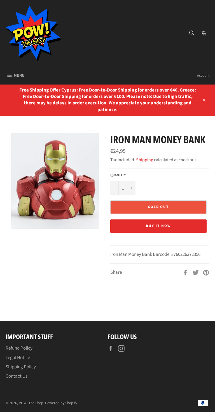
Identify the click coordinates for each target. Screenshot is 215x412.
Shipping (144, 160)
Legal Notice (18, 357)
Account (203, 75)
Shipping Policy (21, 367)
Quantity (118, 175)
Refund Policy (19, 348)
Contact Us (16, 376)
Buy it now (158, 225)
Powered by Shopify (61, 403)
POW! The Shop (31, 403)
